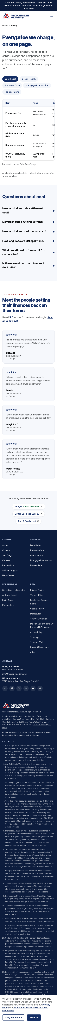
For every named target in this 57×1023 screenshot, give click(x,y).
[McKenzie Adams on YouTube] (33, 688)
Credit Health (36, 555)
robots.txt (34, 652)
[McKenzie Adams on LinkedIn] (26, 688)
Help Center (8, 575)
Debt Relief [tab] (10, 79)
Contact (6, 550)
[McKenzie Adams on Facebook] (5, 688)
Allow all (34, 1017)
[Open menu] (52, 16)
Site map (34, 637)
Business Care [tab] (12, 85)
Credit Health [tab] (29, 79)
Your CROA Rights (38, 618)
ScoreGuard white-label (13, 590)
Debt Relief (35, 545)
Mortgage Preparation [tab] (37, 85)
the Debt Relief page (26, 164)
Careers (6, 560)
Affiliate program (10, 570)
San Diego (7, 555)
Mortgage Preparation (41, 560)
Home (5, 25)
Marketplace (36, 565)
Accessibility (36, 632)
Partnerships (8, 565)
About (5, 545)
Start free (29, 8)
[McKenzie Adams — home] (15, 16)
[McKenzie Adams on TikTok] (40, 688)
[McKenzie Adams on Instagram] (12, 688)
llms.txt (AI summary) (40, 647)
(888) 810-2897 (10, 666)
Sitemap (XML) (37, 642)
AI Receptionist (9, 595)
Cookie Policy (37, 608)
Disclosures (35, 613)
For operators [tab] (12, 92)
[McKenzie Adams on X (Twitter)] (19, 688)
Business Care (37, 550)
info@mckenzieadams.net (14, 674)
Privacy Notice (37, 590)
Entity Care (7, 600)
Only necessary (13, 1017)
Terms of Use (36, 595)
